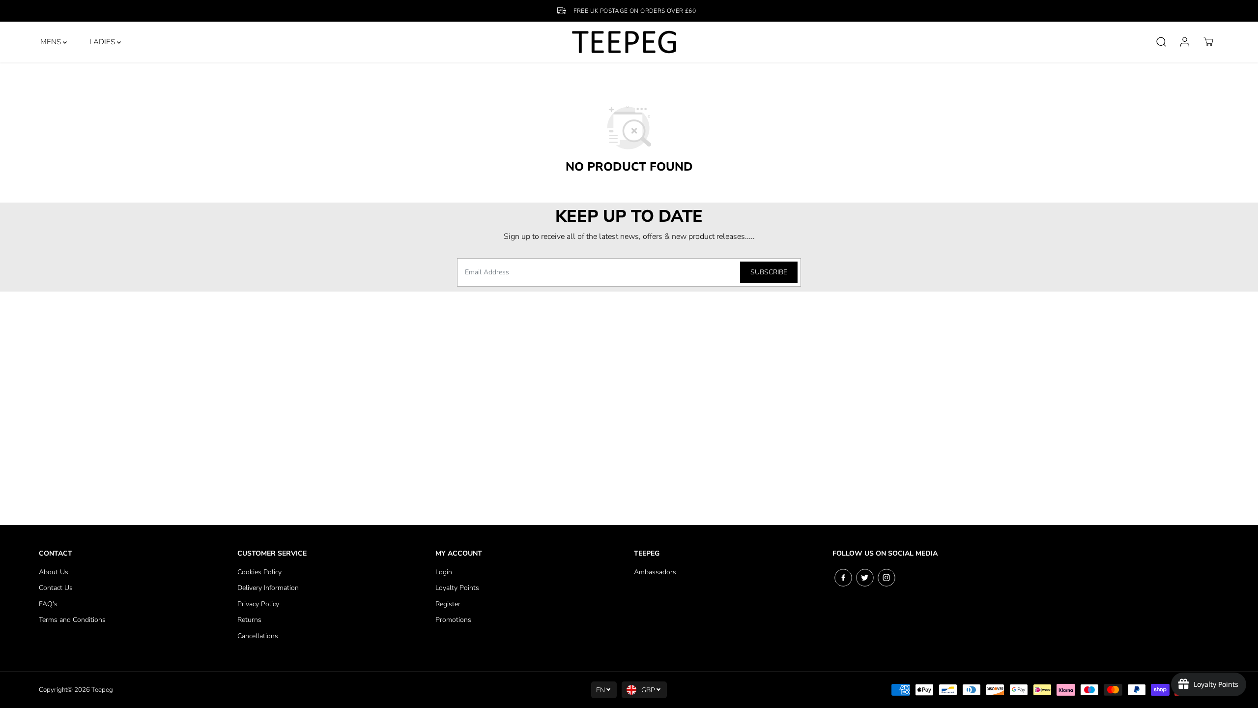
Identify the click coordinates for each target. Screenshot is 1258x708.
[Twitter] (865, 578)
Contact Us (56, 587)
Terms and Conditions (72, 619)
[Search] (1161, 42)
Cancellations (257, 636)
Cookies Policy (259, 572)
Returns (249, 619)
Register (447, 604)
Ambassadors (655, 572)
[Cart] (1208, 42)
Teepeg (102, 689)
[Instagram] (886, 578)
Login (443, 572)
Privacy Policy (258, 604)
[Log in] (1185, 42)
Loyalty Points (457, 587)
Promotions (453, 619)
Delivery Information (268, 587)
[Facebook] (843, 578)
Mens (51, 42)
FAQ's (48, 604)
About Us (53, 572)
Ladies (103, 42)
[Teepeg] (624, 42)
